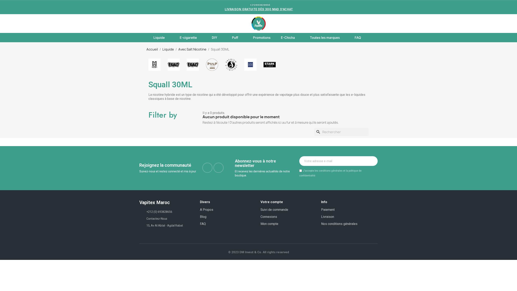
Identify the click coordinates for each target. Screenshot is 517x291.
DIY (214, 38)
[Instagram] (218, 168)
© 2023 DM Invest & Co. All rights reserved (258, 252)
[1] (372, 161)
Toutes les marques (325, 38)
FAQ (358, 38)
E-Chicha (288, 38)
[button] (141, 23)
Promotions (261, 38)
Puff (235, 38)
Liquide (159, 38)
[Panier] (374, 23)
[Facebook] (207, 168)
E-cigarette (188, 38)
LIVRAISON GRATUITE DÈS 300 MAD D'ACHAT (259, 9)
